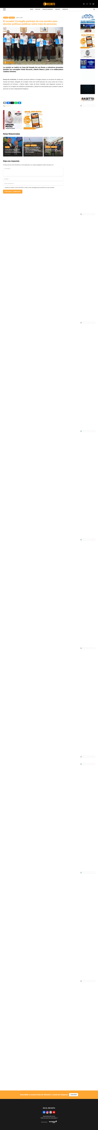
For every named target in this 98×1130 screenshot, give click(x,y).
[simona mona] (87, 756)
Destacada (8, 105)
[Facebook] (83, 4)
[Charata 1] (87, 14)
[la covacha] (87, 322)
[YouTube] (93, 4)
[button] (94, 9)
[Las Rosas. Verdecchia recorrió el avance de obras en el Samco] (53, 137)
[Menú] (4, 9)
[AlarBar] (87, 70)
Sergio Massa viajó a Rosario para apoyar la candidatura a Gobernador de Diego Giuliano (13, 151)
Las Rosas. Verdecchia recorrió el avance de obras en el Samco (53, 151)
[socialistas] (87, 105)
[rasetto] (87, 95)
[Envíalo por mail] (5, 103)
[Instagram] (87, 4)
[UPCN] (87, 431)
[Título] (90, 4)
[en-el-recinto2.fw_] (49, 4)
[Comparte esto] (8, 103)
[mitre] (87, 872)
